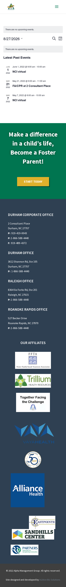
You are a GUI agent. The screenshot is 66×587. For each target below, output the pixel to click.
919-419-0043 (19, 233)
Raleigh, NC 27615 (18, 294)
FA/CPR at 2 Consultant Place (32, 86)
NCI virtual (19, 71)
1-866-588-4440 (18, 238)
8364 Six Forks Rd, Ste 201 (22, 289)
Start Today (33, 181)
